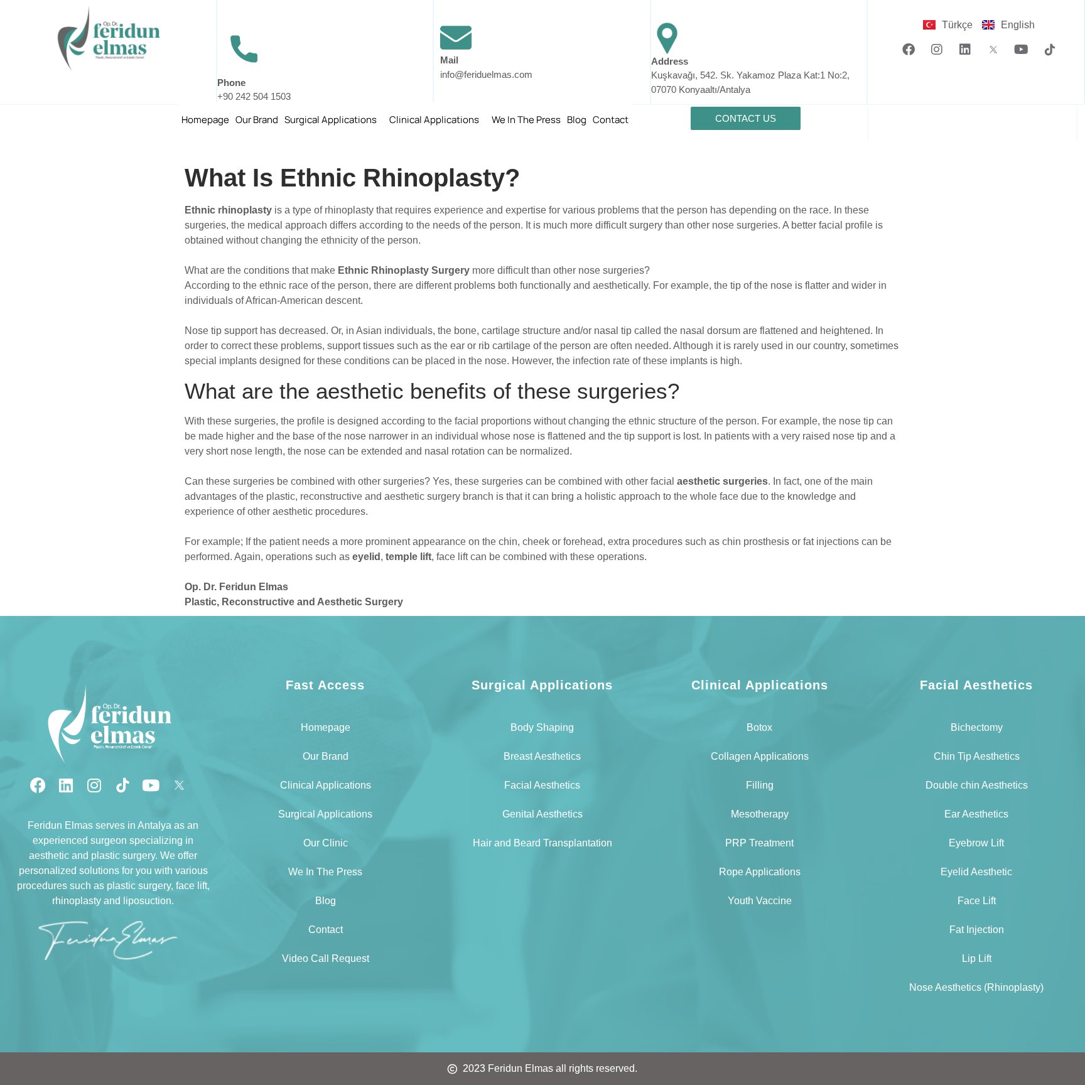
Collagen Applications (760, 756)
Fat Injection (976, 929)
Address (669, 61)
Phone (231, 82)
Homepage (205, 119)
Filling (760, 785)
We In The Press (526, 119)
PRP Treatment (759, 843)
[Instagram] (936, 49)
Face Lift (977, 900)
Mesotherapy (760, 814)
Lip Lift (976, 958)
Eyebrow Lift (976, 843)
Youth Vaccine (760, 900)
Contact (611, 119)
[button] (333, 119)
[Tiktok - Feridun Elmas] (1049, 49)
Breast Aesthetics (542, 756)
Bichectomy (977, 727)
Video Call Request (325, 958)
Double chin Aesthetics (977, 785)
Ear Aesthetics (976, 814)
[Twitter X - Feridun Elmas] (993, 49)
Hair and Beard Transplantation (542, 843)
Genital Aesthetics (542, 814)
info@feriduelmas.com (486, 74)
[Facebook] (908, 49)
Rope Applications (760, 871)
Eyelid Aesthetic (976, 871)
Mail (449, 60)
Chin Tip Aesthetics (977, 756)
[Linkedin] (965, 49)
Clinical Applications (434, 119)
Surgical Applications (330, 119)
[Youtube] (1021, 49)
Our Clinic (325, 843)
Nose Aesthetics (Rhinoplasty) (976, 987)
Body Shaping (542, 727)
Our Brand (256, 119)
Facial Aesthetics (542, 785)
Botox (759, 727)
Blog (576, 119)
